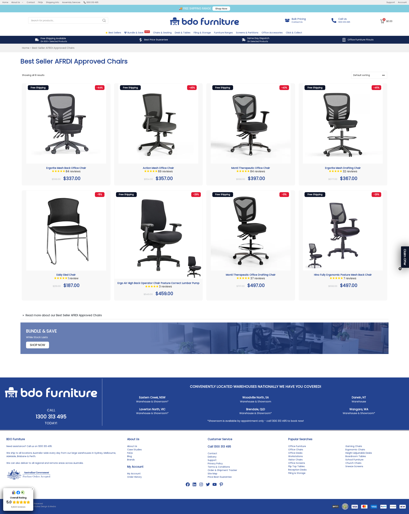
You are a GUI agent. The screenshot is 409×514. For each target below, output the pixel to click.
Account (402, 2)
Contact (31, 2)
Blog (129, 456)
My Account (134, 473)
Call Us (342, 19)
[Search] (104, 20)
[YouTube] (214, 484)
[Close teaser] (400, 268)
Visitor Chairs (295, 459)
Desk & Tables (182, 32)
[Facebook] (187, 484)
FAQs (40, 2)
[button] (204, 315)
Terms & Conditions (219, 466)
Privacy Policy (215, 463)
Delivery (212, 456)
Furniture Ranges (223, 32)
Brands (131, 459)
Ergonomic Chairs (355, 449)
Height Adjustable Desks (358, 453)
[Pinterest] (221, 484)
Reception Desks (297, 469)
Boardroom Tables (355, 456)
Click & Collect (294, 32)
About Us (15, 2)
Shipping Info (52, 2)
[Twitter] (207, 484)
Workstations (295, 456)
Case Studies (134, 449)
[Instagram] (201, 484)
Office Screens (296, 463)
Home (5, 2)
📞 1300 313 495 (91, 2)
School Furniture (354, 459)
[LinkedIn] (194, 484)
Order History (134, 477)
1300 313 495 (51, 416)
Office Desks (295, 453)
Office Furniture (297, 446)
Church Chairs (353, 463)
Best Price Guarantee (156, 39)
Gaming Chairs (353, 446)
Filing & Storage (202, 32)
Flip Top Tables (296, 466)
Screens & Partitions (247, 32)
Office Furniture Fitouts (361, 39)
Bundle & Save (138, 32)
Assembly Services (71, 2)
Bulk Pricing (299, 19)
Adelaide (11, 456)
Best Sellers (115, 32)
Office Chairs (295, 449)
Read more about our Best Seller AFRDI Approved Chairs (64, 315)
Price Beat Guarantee (220, 477)
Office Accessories (272, 32)
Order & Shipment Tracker (222, 470)
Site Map (212, 473)
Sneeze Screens (354, 466)
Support (390, 2)
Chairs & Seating (162, 32)
